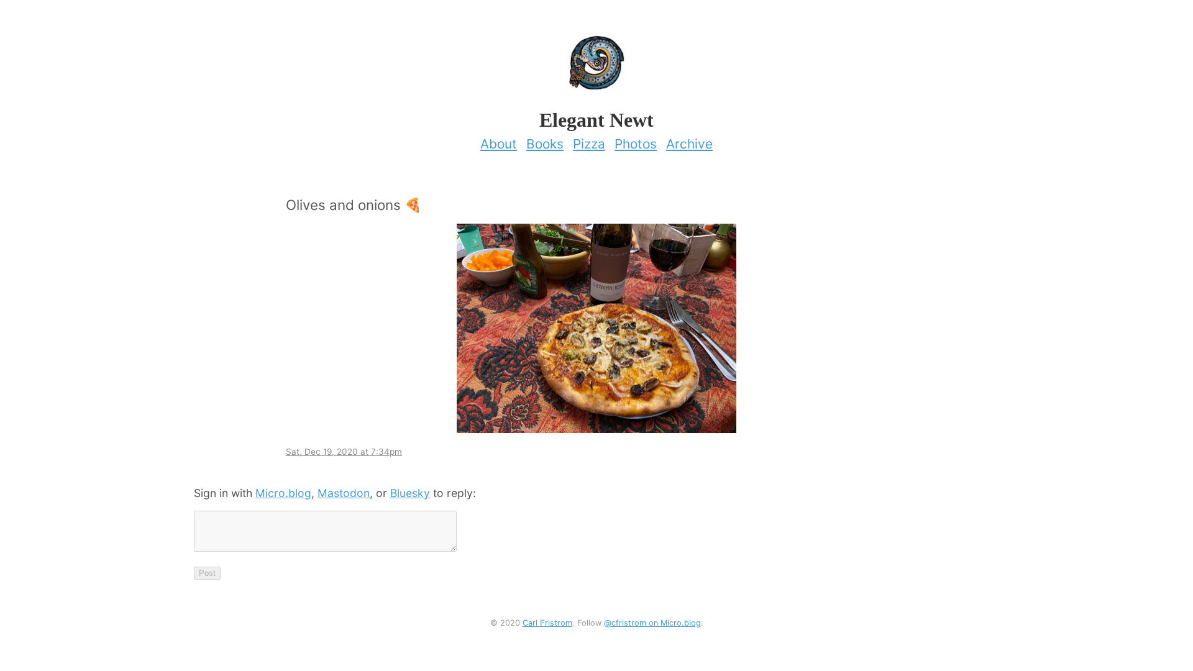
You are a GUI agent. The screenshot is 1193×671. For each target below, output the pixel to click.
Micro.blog (283, 493)
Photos (636, 144)
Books (545, 144)
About (498, 144)
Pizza (589, 144)
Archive (689, 144)
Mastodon (344, 493)
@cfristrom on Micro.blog (652, 623)
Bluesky (410, 493)
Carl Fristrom (547, 623)
